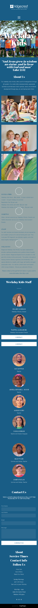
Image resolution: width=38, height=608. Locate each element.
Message (4, 527)
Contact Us (19, 543)
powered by (19, 606)
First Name (4, 506)
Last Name (4, 512)
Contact (19, 337)
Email (2, 520)
